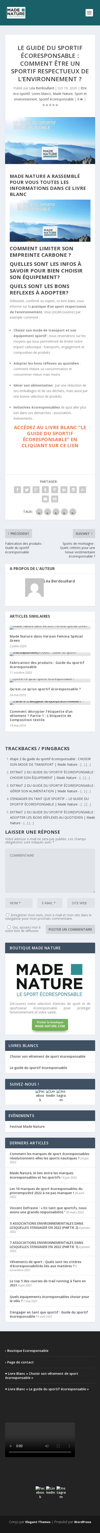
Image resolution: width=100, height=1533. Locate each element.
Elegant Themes (37, 1522)
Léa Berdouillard (41, 88)
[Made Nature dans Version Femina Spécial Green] (50, 628)
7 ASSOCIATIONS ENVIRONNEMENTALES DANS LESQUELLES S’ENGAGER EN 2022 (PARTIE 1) (46, 1244)
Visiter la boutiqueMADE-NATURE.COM (50, 1024)
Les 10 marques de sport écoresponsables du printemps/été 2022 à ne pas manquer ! (46, 1190)
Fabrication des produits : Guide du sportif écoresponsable (47, 664)
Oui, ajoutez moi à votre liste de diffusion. (22, 929)
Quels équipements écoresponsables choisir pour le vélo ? (49, 1299)
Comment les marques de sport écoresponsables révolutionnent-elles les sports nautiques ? (49, 1156)
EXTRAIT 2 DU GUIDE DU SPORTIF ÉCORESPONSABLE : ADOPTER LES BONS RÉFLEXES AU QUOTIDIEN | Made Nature (52, 817)
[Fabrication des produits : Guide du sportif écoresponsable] (50, 654)
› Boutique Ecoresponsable (26, 1350)
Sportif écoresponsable (56, 99)
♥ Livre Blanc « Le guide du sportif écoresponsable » (47, 1389)
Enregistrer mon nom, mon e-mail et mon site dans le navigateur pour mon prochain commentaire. (48, 917)
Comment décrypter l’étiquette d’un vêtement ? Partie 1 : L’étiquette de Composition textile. (41, 715)
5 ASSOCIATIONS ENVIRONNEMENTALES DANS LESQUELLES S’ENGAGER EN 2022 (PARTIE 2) (46, 1225)
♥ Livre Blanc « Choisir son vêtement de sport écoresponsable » (41, 1375)
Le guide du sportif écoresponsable (38, 1067)
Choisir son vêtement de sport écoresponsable (47, 1056)
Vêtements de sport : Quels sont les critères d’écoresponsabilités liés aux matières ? (45, 1264)
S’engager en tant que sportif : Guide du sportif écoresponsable (49, 1314)
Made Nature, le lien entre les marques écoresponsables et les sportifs (41, 1175)
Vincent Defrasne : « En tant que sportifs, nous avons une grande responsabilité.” (48, 1210)
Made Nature (63, 93)
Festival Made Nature (27, 1126)
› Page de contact (19, 1362)
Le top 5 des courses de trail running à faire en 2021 (48, 1283)
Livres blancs (41, 93)
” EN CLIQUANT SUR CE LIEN (50, 442)
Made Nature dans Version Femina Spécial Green (46, 638)
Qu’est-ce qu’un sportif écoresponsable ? (45, 689)
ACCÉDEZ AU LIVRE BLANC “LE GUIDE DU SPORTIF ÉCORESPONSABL (50, 433)
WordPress (82, 1522)
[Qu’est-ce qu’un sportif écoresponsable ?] (50, 680)
